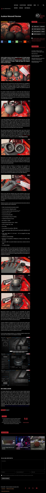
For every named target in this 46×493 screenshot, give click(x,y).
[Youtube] (36, 488)
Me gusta (42, 26)
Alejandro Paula (42, 16)
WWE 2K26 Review (35, 53)
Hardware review (4, 21)
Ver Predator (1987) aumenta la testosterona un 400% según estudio (38, 51)
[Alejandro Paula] (37, 16)
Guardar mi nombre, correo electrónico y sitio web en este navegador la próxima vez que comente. (18, 475)
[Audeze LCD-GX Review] (37, 443)
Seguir (43, 31)
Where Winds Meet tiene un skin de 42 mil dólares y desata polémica (38, 59)
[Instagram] (29, 488)
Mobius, (28, 135)
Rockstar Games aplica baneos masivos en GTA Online (37, 56)
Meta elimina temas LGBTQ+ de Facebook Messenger (37, 62)
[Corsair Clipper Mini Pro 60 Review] (8, 443)
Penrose (24, 135)
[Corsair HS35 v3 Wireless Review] (23, 443)
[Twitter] (33, 488)
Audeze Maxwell (19, 58)
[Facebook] (25, 488)
